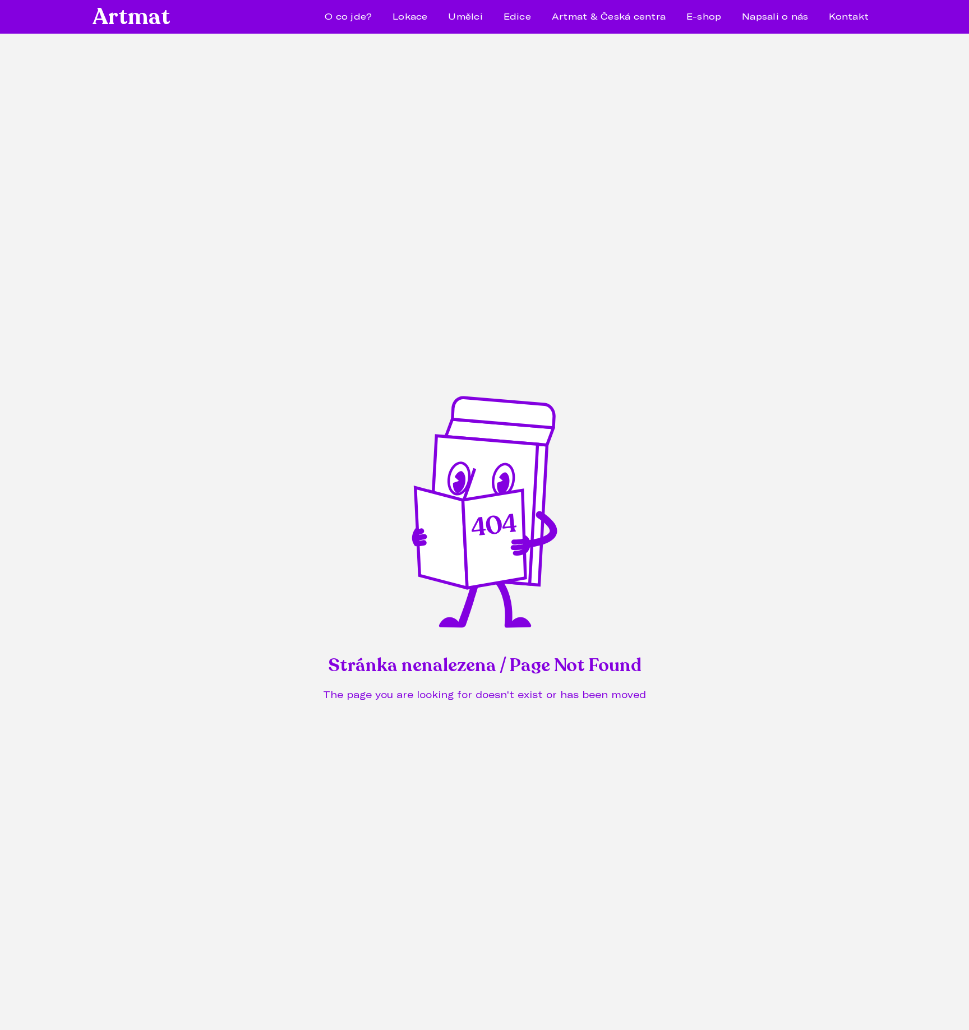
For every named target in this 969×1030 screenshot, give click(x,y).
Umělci (465, 16)
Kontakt (849, 16)
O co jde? (348, 16)
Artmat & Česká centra (609, 16)
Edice (517, 16)
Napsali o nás (775, 16)
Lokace (410, 16)
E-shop (704, 16)
